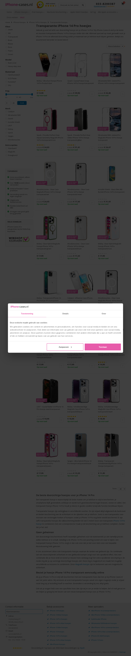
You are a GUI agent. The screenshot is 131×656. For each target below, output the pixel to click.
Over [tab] (104, 314)
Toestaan (103, 347)
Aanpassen (64, 347)
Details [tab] (65, 314)
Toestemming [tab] (27, 314)
